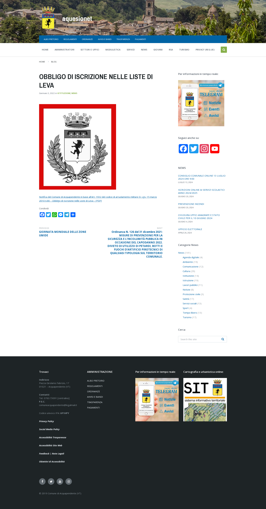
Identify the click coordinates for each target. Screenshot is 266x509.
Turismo (187, 317)
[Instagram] (68, 481)
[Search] (223, 339)
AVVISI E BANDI (104, 39)
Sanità (186, 298)
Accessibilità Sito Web (50, 445)
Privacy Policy (46, 421)
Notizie (186, 289)
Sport (186, 308)
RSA (171, 49)
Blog (54, 61)
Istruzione (188, 280)
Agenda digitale (191, 257)
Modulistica (113, 49)
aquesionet (77, 18)
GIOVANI (158, 49)
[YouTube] (60, 481)
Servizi (131, 49)
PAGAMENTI (140, 39)
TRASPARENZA (123, 39)
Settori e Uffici (90, 49)
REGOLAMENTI (70, 39)
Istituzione (64, 93)
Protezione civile (191, 294)
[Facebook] (42, 481)
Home (45, 49)
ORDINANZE (87, 39)
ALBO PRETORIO (51, 39)
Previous (44, 228)
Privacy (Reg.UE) (205, 49)
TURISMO (184, 49)
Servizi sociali (190, 303)
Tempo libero (190, 312)
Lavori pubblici (190, 284)
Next (160, 228)
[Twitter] (51, 481)
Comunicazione (190, 266)
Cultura (186, 271)
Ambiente (188, 261)
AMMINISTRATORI (64, 49)
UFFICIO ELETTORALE (190, 229)
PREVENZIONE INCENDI (191, 203)
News (144, 49)
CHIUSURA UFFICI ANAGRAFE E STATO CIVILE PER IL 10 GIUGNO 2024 (199, 216)
